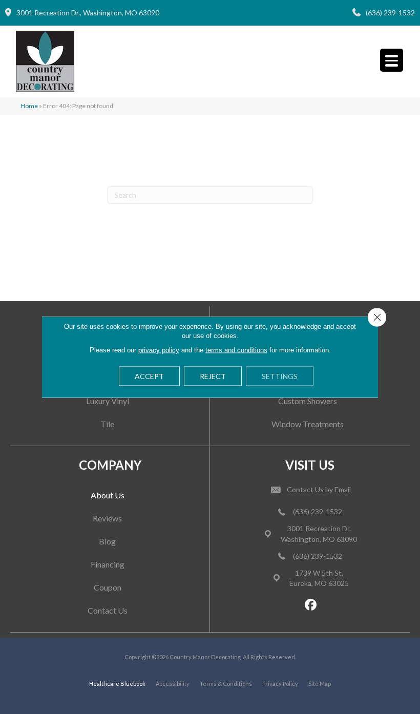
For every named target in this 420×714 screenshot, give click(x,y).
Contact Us (108, 610)
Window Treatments (307, 424)
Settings (280, 376)
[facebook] (311, 605)
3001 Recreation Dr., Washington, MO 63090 (87, 12)
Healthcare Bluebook (117, 683)
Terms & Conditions (226, 683)
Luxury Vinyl (107, 401)
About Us (107, 495)
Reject (213, 376)
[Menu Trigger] (391, 60)
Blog (107, 541)
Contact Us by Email (319, 489)
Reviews (107, 518)
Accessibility (173, 683)
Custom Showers (307, 401)
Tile (107, 424)
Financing (107, 564)
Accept (149, 376)
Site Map (319, 683)
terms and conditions (236, 350)
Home (29, 106)
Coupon (107, 587)
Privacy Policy (280, 683)
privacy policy (158, 350)
